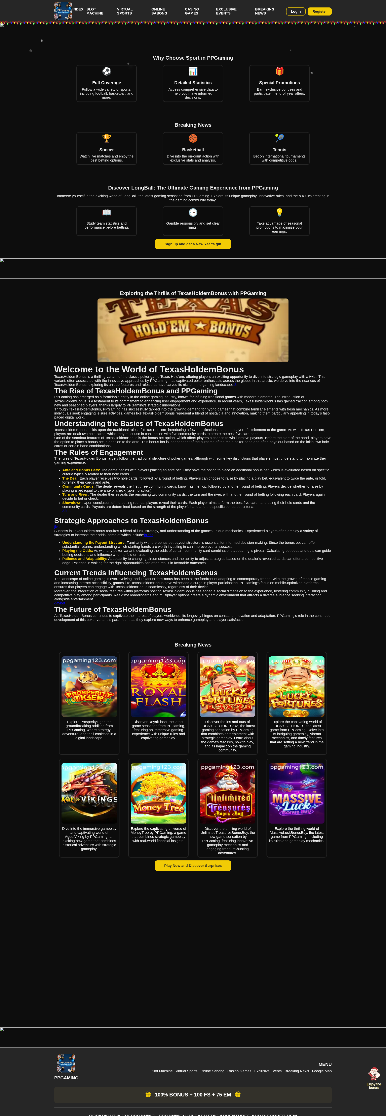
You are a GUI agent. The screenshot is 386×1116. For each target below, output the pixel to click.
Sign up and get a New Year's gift (193, 244)
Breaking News (264, 11)
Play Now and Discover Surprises (193, 866)
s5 (235, 385)
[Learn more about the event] (193, 42)
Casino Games (192, 11)
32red (67, 511)
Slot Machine (94, 11)
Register (319, 11)
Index (77, 9)
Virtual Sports (125, 11)
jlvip (57, 527)
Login (296, 11)
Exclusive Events (226, 11)
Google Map (322, 1071)
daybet (59, 603)
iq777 (148, 535)
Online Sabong (159, 11)
